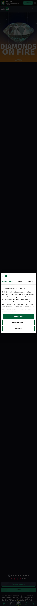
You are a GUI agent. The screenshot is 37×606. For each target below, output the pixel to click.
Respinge (18, 328)
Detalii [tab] (20, 281)
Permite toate (18, 316)
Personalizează (17, 322)
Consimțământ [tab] (7, 281)
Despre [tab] (30, 281)
